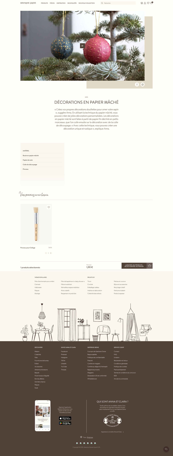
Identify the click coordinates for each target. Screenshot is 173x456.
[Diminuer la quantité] (46, 253)
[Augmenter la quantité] (51, 253)
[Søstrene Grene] (28, 3)
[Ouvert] (82, 46)
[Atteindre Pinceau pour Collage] (36, 224)
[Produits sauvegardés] (148, 3)
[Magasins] (142, 3)
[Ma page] (145, 3)
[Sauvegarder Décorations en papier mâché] (137, 84)
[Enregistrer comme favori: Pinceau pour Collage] (49, 207)
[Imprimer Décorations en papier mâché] (143, 84)
